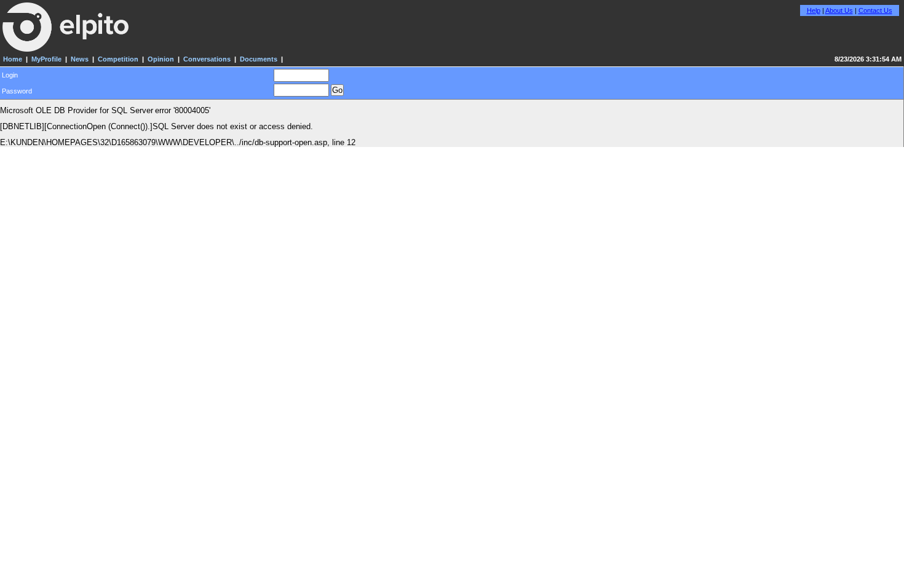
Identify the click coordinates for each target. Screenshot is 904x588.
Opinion (161, 59)
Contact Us (875, 10)
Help (813, 10)
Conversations (207, 59)
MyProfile (46, 59)
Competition (118, 59)
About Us (839, 10)
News (80, 59)
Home (12, 59)
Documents (258, 59)
